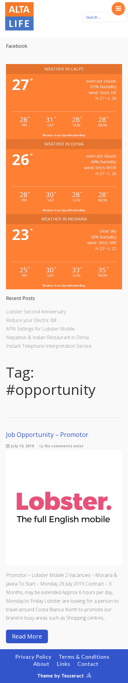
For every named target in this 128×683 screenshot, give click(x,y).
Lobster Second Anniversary (36, 311)
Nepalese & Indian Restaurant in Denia (47, 337)
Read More (27, 636)
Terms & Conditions (84, 656)
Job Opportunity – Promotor (47, 434)
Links (63, 663)
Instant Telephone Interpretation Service (49, 346)
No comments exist (64, 446)
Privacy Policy (33, 656)
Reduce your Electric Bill (31, 320)
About (41, 663)
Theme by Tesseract (60, 675)
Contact (88, 663)
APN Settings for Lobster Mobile (40, 328)
